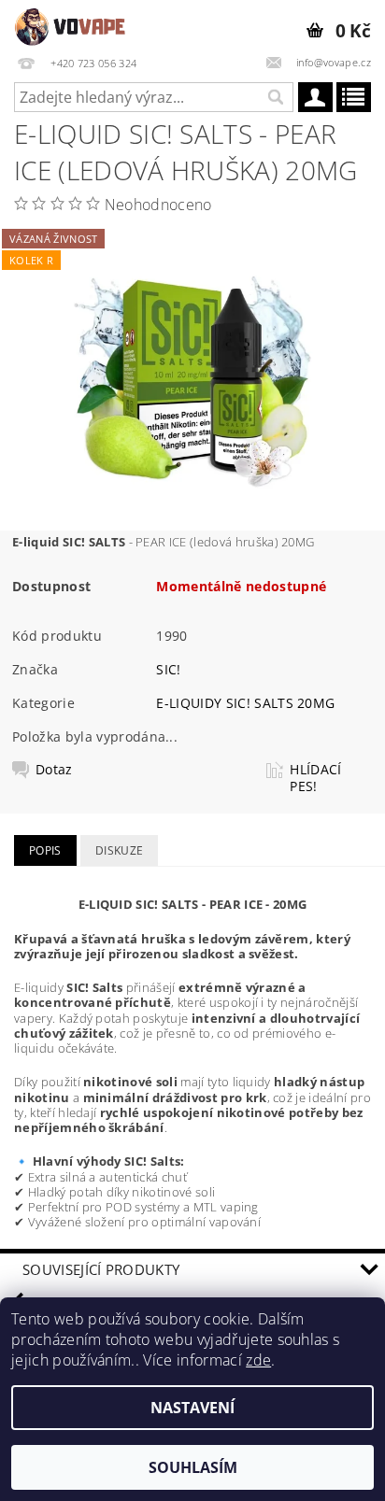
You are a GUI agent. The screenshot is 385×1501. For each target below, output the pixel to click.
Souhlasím (193, 1467)
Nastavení (192, 1407)
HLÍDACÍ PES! (315, 778)
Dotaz (54, 769)
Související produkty (100, 1269)
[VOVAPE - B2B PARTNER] (71, 24)
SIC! (168, 669)
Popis (45, 850)
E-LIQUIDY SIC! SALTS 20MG (245, 703)
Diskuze (119, 850)
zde (258, 1360)
